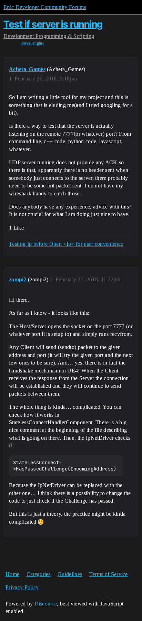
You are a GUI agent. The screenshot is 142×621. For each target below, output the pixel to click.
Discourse (45, 604)
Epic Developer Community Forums (44, 7)
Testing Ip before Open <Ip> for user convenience (66, 244)
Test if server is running (53, 24)
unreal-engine (32, 43)
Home (12, 574)
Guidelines (70, 574)
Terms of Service (108, 574)
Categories (39, 574)
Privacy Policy (22, 587)
